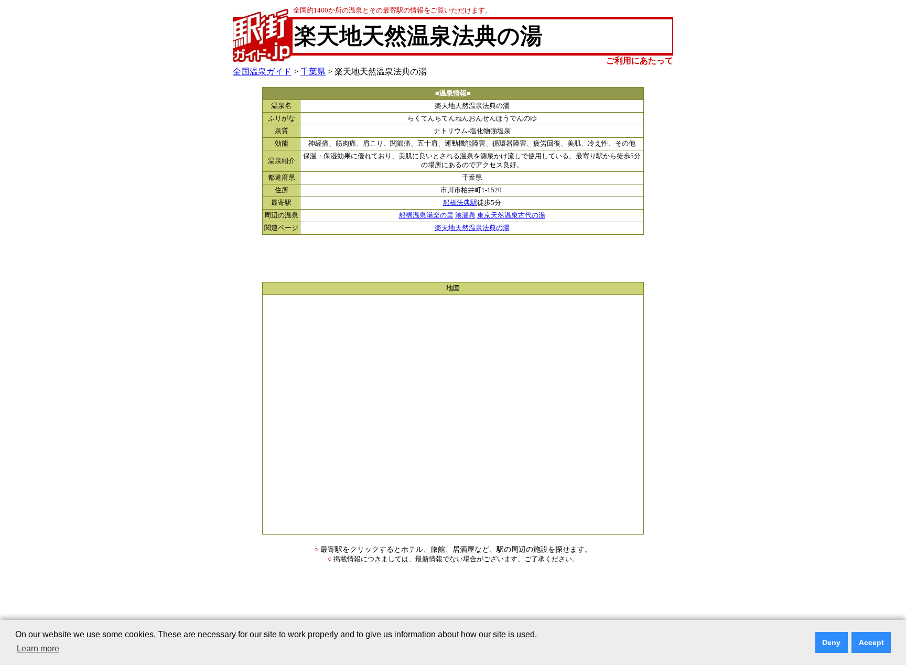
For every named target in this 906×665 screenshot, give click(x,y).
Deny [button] (831, 642)
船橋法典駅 (460, 202)
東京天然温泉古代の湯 (511, 215)
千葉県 (313, 71)
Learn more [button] (38, 648)
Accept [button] (871, 642)
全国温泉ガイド (262, 71)
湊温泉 (465, 215)
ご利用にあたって (639, 60)
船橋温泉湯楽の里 (426, 215)
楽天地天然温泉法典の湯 (472, 228)
